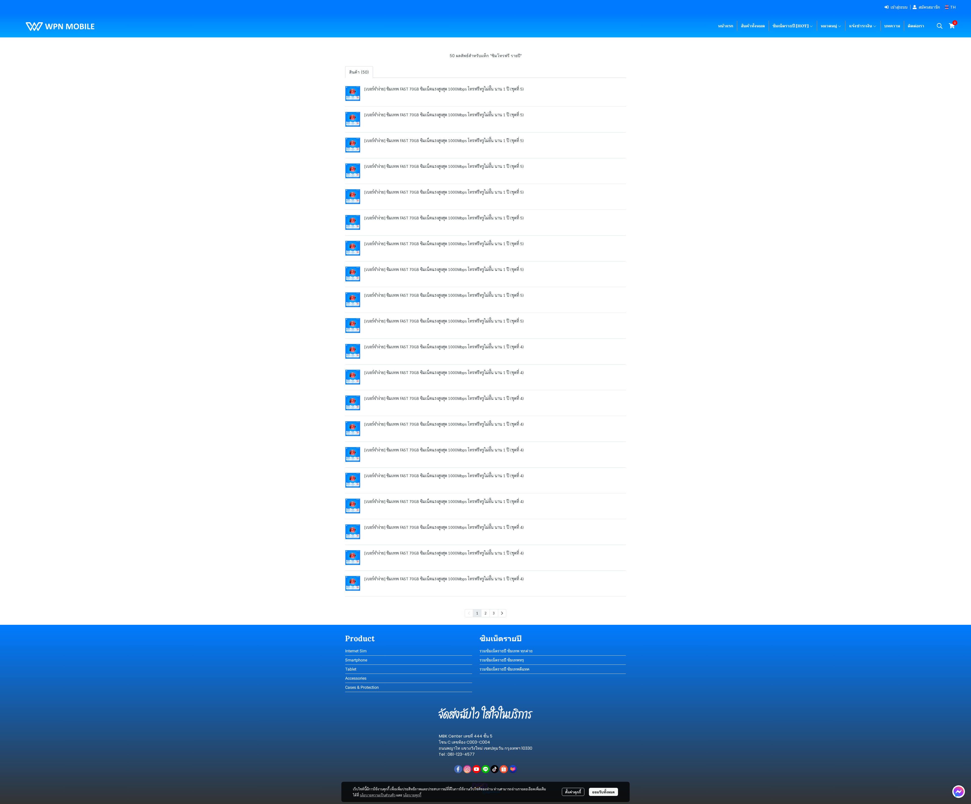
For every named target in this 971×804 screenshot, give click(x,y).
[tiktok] (495, 769)
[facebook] (458, 769)
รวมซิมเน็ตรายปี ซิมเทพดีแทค (504, 669)
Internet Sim (356, 651)
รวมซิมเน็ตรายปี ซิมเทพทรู (502, 660)
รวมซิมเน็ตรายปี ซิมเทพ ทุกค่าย (506, 651)
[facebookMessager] (959, 792)
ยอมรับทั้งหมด (603, 792)
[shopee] (504, 769)
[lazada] (513, 769)
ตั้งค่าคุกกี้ (573, 792)
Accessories (355, 678)
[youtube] (476, 769)
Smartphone (356, 660)
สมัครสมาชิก (929, 7)
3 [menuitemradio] (494, 613)
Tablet (350, 669)
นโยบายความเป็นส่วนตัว (377, 795)
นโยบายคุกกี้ (412, 795)
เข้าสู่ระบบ (899, 7)
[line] (485, 769)
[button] (950, 7)
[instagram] (467, 769)
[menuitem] (502, 613)
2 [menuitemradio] (485, 613)
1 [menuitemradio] (477, 613)
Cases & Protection (362, 687)
